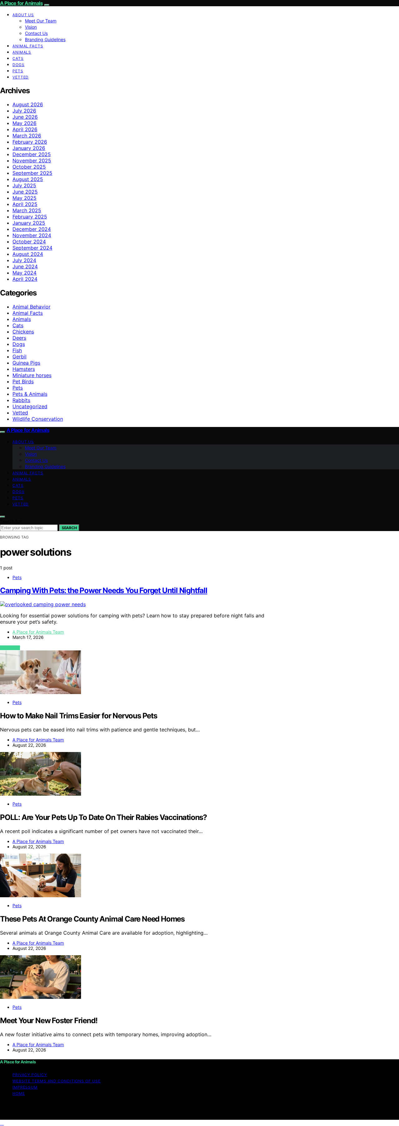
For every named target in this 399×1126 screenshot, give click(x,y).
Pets (17, 71)
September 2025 (32, 173)
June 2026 (25, 117)
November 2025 (31, 160)
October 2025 (29, 167)
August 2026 (27, 104)
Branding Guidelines (45, 39)
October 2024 (29, 241)
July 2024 (24, 260)
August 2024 (27, 254)
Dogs (18, 64)
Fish (17, 350)
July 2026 (24, 111)
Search (69, 527)
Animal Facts (27, 46)
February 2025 (29, 216)
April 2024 (24, 279)
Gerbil (19, 356)
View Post (10, 647)
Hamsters (23, 369)
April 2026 (24, 129)
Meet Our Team (40, 20)
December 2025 (31, 154)
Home (18, 1093)
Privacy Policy (29, 1074)
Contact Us (36, 33)
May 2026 (24, 123)
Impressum (25, 1087)
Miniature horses (31, 375)
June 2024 (25, 266)
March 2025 (26, 210)
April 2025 (24, 204)
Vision (31, 27)
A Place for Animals (21, 3)
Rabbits (21, 400)
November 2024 (31, 235)
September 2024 (32, 248)
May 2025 (24, 198)
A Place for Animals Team (38, 632)
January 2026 (28, 148)
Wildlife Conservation (37, 419)
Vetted (20, 77)
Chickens (23, 331)
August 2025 (27, 179)
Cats (18, 58)
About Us (23, 14)
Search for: (11, 521)
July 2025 (24, 185)
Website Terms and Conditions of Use (56, 1081)
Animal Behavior (31, 307)
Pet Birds (23, 381)
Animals (21, 52)
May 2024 (24, 273)
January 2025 (28, 223)
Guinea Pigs (26, 363)
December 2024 (31, 229)
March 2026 (26, 135)
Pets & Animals (29, 394)
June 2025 (25, 192)
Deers (19, 338)
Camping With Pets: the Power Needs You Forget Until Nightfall (103, 590)
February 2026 (29, 142)
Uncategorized (29, 406)
